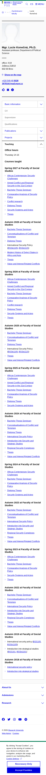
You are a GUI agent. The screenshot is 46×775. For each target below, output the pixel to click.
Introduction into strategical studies (23, 671)
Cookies (16, 733)
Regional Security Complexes (20, 448)
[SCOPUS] (9, 90)
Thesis (10, 214)
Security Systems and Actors (20, 210)
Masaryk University (16, 730)
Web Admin (6, 733)
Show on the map (12, 75)
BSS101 (12, 652)
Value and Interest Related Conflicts (23, 264)
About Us (6, 687)
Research (6, 703)
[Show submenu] (40, 687)
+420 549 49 (10, 81)
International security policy (19, 667)
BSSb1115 (23, 248)
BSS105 (37, 642)
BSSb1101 (21, 652)
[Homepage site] (12, 3)
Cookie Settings (12, 759)
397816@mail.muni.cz (12, 84)
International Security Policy (20, 436)
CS (31, 4)
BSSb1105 (13, 248)
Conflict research (15, 201)
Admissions (8, 695)
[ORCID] (13, 90)
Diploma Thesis (14, 206)
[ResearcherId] (4, 90)
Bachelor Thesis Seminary (19, 190)
